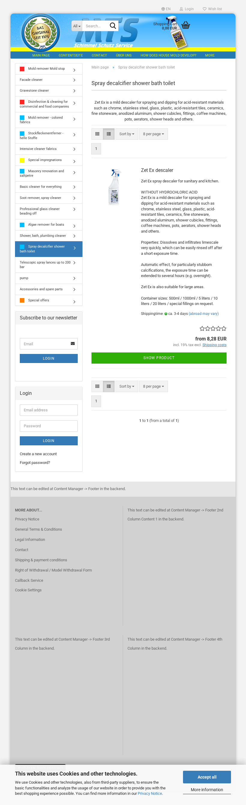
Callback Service (29, 580)
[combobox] (127, 134)
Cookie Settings (28, 590)
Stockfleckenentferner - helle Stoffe (41, 135)
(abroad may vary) (204, 314)
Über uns (124, 55)
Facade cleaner (31, 80)
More (209, 55)
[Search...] (112, 26)
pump (24, 278)
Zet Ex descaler (157, 170)
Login (49, 358)
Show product (159, 358)
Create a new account (38, 454)
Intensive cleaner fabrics (38, 149)
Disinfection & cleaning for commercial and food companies (44, 104)
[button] (166, 9)
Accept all (207, 777)
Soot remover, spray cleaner (40, 198)
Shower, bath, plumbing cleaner (43, 236)
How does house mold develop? (168, 55)
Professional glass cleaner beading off (40, 211)
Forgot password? (35, 462)
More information (207, 789)
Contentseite (71, 55)
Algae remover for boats (45, 225)
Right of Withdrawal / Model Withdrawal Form (53, 570)
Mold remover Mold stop (46, 69)
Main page (41, 55)
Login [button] (188, 9)
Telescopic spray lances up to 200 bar (45, 265)
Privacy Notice (150, 793)
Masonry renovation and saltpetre (42, 173)
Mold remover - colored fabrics (41, 120)
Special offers (38, 300)
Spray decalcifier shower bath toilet (42, 249)
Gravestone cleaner (34, 91)
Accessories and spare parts (41, 289)
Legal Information (30, 539)
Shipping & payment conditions (41, 560)
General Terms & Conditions (38, 529)
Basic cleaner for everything (41, 187)
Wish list (214, 9)
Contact (99, 55)
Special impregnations (44, 160)
